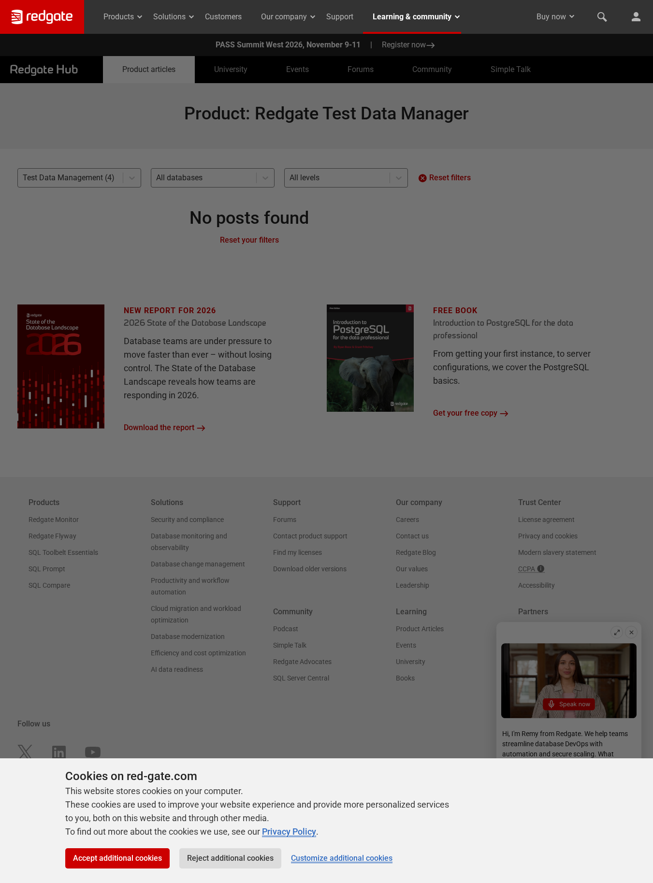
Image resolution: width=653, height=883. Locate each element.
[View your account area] (636, 17)
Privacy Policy (289, 831)
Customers (223, 16)
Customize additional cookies (341, 858)
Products (118, 16)
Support (339, 16)
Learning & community (412, 16)
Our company (284, 16)
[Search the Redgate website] (602, 17)
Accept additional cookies (117, 858)
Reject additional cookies (230, 858)
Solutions (169, 16)
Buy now (551, 16)
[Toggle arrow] (571, 16)
